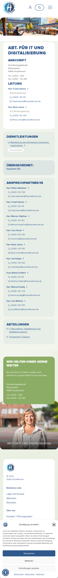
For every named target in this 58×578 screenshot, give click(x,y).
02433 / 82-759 (18, 192)
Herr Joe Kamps (13, 258)
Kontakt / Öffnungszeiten (19, 516)
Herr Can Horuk (14, 230)
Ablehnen (29, 561)
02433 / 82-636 (18, 263)
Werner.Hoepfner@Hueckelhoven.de (27, 224)
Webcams (11, 498)
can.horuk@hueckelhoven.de (24, 239)
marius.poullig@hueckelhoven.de (25, 295)
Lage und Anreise (15, 494)
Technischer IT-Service (19, 337)
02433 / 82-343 (19, 115)
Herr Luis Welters (14, 301)
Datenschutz (19, 574)
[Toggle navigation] (50, 7)
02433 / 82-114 (19, 97)
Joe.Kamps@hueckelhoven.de (24, 267)
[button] (54, 524)
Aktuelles (11, 502)
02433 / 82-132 (17, 220)
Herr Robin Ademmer (16, 188)
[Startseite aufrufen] (9, 7)
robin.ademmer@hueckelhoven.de (26, 196)
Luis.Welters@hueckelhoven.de (24, 309)
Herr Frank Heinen (17, 89)
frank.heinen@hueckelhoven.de (26, 101)
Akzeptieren (29, 553)
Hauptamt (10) (13, 169)
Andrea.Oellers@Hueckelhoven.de (26, 281)
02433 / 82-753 (18, 305)
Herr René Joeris (16, 107)
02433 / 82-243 (18, 234)
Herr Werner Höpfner (16, 216)
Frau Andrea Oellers (16, 273)
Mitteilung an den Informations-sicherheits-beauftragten (30, 144)
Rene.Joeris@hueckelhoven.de (26, 120)
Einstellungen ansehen (29, 568)
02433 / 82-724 (18, 291)
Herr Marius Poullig (15, 287)
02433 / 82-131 (17, 277)
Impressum (40, 574)
